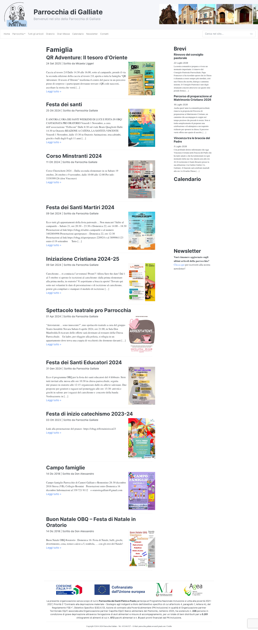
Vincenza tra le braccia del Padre (192, 139)
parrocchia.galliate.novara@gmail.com (152, 626)
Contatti (104, 34)
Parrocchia (18, 34)
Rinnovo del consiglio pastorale (188, 56)
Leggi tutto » (53, 91)
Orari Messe (63, 34)
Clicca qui (179, 264)
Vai (251, 34)
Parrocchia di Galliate (68, 12)
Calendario (78, 34)
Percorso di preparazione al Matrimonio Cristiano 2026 (193, 97)
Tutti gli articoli (36, 34)
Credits (169, 626)
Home (7, 34)
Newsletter (92, 34)
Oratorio (50, 34)
